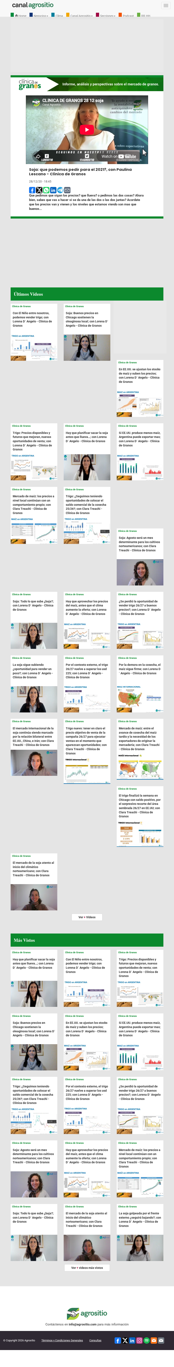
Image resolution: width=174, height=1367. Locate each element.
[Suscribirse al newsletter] (154, 1340)
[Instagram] (139, 1340)
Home (22, 16)
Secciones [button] (106, 16)
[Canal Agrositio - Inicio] (32, 5)
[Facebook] (118, 1340)
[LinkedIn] (132, 1340)
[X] (125, 1340)
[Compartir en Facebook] (32, 189)
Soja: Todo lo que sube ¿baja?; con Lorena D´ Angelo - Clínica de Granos (33, 605)
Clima (59, 16)
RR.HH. (146, 16)
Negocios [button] (40, 16)
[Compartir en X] (39, 189)
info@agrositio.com (83, 1324)
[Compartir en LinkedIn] (53, 189)
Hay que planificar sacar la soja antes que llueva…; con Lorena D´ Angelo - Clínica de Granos (87, 437)
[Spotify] (146, 1340)
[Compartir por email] (67, 189)
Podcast (128, 16)
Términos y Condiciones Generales (62, 1340)
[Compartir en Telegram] (60, 189)
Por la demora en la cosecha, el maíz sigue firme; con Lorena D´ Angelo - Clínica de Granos (140, 669)
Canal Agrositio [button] (80, 16)
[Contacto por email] (161, 1340)
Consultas (95, 1340)
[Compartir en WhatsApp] (46, 189)
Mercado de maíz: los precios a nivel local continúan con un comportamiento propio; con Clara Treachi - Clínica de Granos (33, 504)
